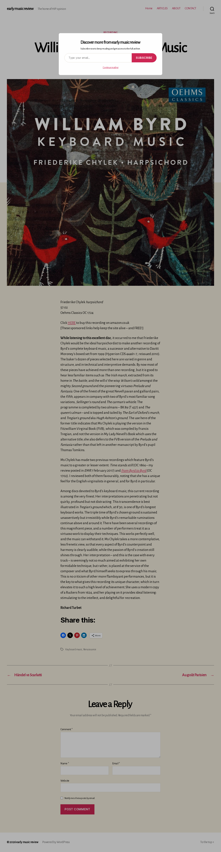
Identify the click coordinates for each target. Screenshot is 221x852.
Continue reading (110, 67)
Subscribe (144, 57)
